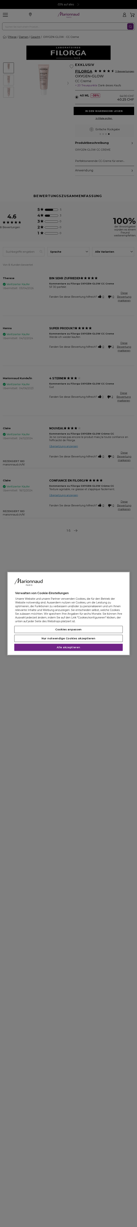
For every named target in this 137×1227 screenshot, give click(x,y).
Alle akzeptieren (68, 647)
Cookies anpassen (68, 629)
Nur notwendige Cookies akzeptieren (68, 638)
